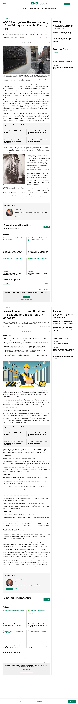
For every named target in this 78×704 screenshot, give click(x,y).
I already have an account (26, 299)
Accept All (72, 701)
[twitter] (26, 42)
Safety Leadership (7, 18)
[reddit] (28, 42)
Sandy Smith (6, 37)
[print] (49, 42)
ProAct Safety (33, 584)
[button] (4, 4)
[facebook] (22, 42)
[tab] (6, 283)
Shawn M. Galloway (8, 326)
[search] (6, 4)
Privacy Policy (39, 701)
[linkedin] (24, 42)
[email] (31, 42)
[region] (26, 286)
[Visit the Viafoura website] (46, 289)
